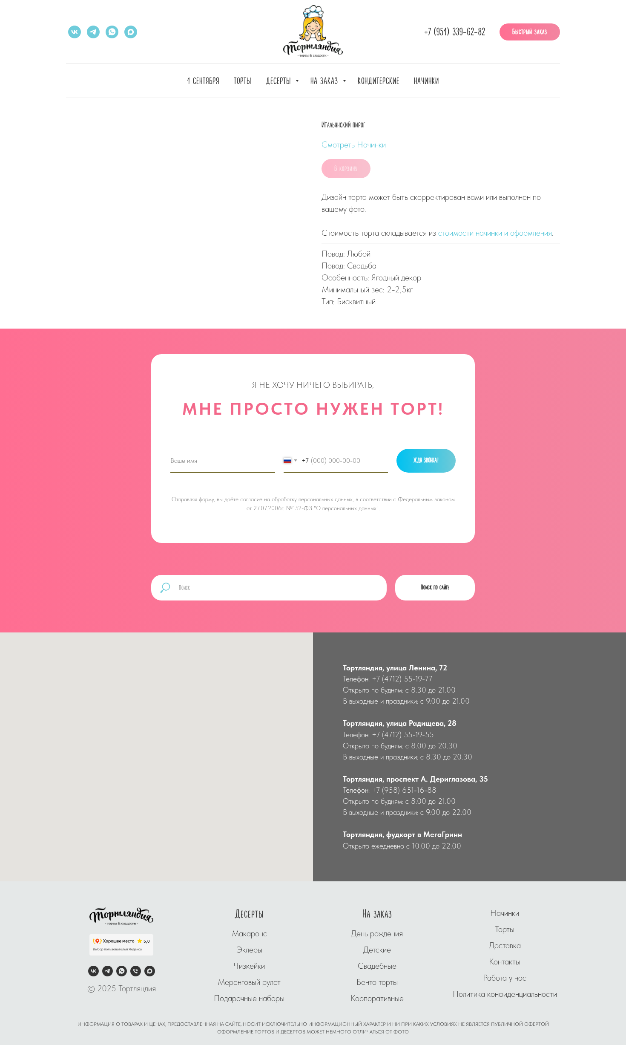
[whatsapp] (112, 32)
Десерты (279, 81)
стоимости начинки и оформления (495, 233)
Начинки (426, 81)
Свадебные (377, 966)
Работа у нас (504, 978)
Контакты (504, 961)
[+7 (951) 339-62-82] (135, 971)
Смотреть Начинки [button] (354, 144)
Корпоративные (377, 998)
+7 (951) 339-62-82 (454, 32)
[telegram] (93, 32)
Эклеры (249, 949)
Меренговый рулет (249, 982)
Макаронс (249, 933)
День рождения (377, 933)
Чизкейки (249, 966)
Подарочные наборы (249, 998)
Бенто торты (377, 982)
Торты (242, 81)
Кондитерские (378, 81)
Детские (377, 949)
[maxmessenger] (130, 32)
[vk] (74, 32)
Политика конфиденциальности (505, 994)
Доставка (505, 945)
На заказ (325, 81)
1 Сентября (203, 81)
